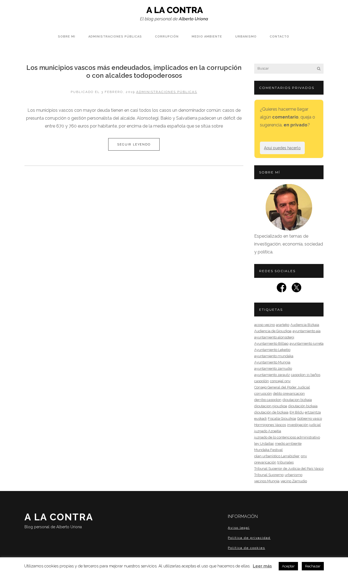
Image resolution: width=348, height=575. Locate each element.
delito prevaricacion (289, 393)
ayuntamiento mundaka (273, 356)
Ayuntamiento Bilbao (271, 343)
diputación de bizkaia (271, 412)
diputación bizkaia (303, 406)
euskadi (260, 418)
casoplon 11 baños (305, 375)
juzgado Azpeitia (267, 431)
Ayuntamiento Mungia (272, 362)
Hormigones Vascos (270, 425)
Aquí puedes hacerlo (282, 148)
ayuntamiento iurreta (307, 343)
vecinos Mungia (266, 481)
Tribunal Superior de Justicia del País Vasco (289, 468)
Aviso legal (239, 528)
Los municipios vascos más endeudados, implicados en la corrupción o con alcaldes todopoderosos (133, 71)
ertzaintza (313, 412)
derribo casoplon (267, 400)
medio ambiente (288, 443)
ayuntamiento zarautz (272, 375)
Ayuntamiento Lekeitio (272, 350)
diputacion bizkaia (297, 400)
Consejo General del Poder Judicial (282, 387)
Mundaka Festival (268, 450)
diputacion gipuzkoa (270, 406)
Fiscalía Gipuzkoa (282, 418)
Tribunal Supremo (269, 475)
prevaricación (265, 462)
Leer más (262, 566)
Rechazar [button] (313, 566)
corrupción (263, 393)
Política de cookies (246, 548)
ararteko (282, 325)
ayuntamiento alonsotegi (274, 337)
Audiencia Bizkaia (304, 325)
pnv (304, 456)
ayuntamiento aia (307, 331)
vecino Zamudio (294, 481)
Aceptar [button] (288, 566)
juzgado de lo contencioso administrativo (287, 437)
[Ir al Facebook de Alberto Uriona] (281, 289)
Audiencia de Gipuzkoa (272, 331)
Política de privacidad (249, 538)
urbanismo (293, 475)
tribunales (285, 462)
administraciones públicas (166, 92)
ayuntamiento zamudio (273, 368)
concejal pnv (280, 381)
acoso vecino (264, 325)
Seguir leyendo (133, 144)
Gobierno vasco (309, 418)
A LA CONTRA (58, 520)
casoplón (261, 381)
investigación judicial (304, 425)
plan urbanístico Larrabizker (277, 456)
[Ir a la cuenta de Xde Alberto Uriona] (296, 289)
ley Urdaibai (264, 443)
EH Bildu (297, 412)
